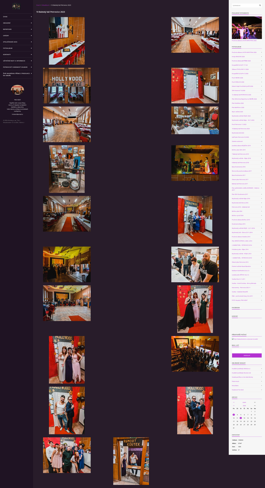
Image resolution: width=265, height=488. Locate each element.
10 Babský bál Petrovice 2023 (241, 129)
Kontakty (7, 54)
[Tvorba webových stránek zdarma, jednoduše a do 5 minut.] (15, 120)
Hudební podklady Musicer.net (241, 373)
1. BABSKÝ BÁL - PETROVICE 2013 (242, 258)
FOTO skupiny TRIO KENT (240, 300)
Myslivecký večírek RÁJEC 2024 (241, 116)
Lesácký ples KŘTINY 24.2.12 (240, 275)
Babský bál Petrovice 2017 (240, 184)
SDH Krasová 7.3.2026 (238, 90)
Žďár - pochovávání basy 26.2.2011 (242, 296)
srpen (244, 402)
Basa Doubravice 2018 (238, 167)
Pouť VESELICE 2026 (238, 82)
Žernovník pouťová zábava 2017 (242, 171)
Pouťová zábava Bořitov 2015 (241, 220)
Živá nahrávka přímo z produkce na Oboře (16, 74)
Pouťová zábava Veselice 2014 (241, 237)
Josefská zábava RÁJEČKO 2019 (241, 146)
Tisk (18, 120)
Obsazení (6, 23)
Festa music (235, 381)
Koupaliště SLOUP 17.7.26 (240, 65)
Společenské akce (10, 42)
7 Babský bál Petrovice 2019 (240, 154)
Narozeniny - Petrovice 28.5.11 (241, 287)
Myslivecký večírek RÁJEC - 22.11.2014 (243, 228)
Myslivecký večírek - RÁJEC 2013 (241, 254)
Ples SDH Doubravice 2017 (240, 194)
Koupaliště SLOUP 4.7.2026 (240, 73)
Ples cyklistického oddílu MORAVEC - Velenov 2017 (245, 189)
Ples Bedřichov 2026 (238, 107)
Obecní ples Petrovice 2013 (240, 262)
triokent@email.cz (17, 114)
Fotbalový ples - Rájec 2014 (240, 249)
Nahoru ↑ (22, 122)
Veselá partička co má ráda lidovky (242, 377)
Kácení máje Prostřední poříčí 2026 (242, 86)
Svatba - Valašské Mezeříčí (240, 292)
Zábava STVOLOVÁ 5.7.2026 (240, 69)
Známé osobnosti (237, 141)
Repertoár (7, 29)
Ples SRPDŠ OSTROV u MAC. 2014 (242, 241)
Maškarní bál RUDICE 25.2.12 (240, 271)
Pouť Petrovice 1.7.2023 (239, 124)
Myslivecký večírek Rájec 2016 (241, 198)
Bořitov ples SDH (237, 211)
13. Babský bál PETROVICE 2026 (241, 95)
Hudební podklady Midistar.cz (241, 369)
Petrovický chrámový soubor (15, 67)
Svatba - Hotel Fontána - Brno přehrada (244, 283)
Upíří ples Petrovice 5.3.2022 (240, 137)
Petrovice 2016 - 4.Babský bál (241, 207)
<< (233, 402)
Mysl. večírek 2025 (237, 112)
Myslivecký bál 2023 (238, 133)
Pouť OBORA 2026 (237, 78)
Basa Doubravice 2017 (238, 175)
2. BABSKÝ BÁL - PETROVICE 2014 (242, 245)
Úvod (5, 17)
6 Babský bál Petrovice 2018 (240, 162)
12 (241, 418)
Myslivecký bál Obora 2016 (240, 203)
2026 (244, 406)
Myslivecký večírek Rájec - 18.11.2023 (243, 120)
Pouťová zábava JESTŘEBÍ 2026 (241, 61)
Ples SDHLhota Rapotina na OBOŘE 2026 (244, 99)
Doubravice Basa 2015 (238, 224)
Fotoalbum (7, 48)
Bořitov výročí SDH (237, 215)
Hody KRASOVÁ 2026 (238, 56)
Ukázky (6, 35)
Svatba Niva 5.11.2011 (238, 279)
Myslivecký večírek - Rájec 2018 (241, 158)
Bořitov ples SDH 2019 (238, 150)
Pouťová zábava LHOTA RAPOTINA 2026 (244, 40)
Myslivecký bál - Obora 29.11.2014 (242, 232)
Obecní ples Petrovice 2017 (240, 179)
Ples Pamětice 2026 (238, 103)
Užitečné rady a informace (14, 61)
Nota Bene (235, 385)
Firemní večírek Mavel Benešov (241, 266)
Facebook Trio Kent (238, 390)
